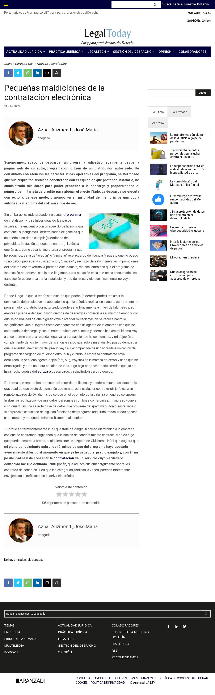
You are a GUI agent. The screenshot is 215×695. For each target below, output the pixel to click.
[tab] (158, 112)
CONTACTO (83, 678)
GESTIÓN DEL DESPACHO (77, 645)
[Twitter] (18, 73)
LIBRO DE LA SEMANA (20, 639)
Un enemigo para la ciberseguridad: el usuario (187, 229)
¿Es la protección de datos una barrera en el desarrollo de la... (187, 215)
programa (74, 215)
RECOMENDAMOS (125, 657)
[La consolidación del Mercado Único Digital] (159, 185)
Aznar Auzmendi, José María (68, 129)
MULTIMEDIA (14, 645)
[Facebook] (8, 73)
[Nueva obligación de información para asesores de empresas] (159, 275)
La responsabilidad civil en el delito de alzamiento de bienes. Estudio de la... (187, 169)
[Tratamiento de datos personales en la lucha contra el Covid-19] (159, 153)
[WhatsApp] (28, 73)
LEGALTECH (67, 639)
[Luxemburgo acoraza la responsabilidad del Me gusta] (159, 199)
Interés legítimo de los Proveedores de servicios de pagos (186, 245)
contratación (64, 458)
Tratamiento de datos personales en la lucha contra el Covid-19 (185, 154)
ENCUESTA (12, 632)
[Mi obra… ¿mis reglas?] (159, 260)
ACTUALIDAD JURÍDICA (75, 625)
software (44, 371)
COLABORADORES (125, 625)
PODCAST (11, 652)
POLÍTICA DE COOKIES (174, 678)
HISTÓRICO (120, 644)
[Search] (155, 4)
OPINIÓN (65, 652)
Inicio (8, 63)
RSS (114, 650)
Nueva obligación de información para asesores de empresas (185, 275)
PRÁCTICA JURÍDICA (72, 632)
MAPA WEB (148, 678)
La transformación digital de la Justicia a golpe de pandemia (186, 138)
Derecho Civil (24, 63)
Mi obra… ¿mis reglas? (184, 257)
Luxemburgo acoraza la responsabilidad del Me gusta (186, 199)
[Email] (47, 73)
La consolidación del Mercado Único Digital (184, 183)
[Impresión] (56, 73)
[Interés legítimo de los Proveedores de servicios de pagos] (159, 245)
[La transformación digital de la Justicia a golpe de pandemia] (159, 138)
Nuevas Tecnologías (52, 63)
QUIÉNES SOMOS (126, 678)
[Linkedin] (37, 73)
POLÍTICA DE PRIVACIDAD (108, 682)
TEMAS (9, 625)
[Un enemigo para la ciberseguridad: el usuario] (159, 230)
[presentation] (158, 112)
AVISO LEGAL (103, 678)
